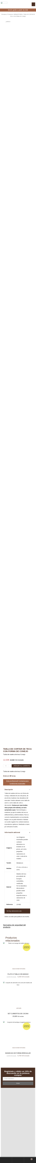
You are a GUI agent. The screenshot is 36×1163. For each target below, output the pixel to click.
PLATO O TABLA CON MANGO (18, 974)
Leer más (18, 1008)
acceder (11, 916)
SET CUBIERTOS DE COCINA (18, 1013)
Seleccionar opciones (18, 968)
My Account (6, 1160)
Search (18, 1160)
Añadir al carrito (21, 766)
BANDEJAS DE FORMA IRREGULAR (18, 1053)
